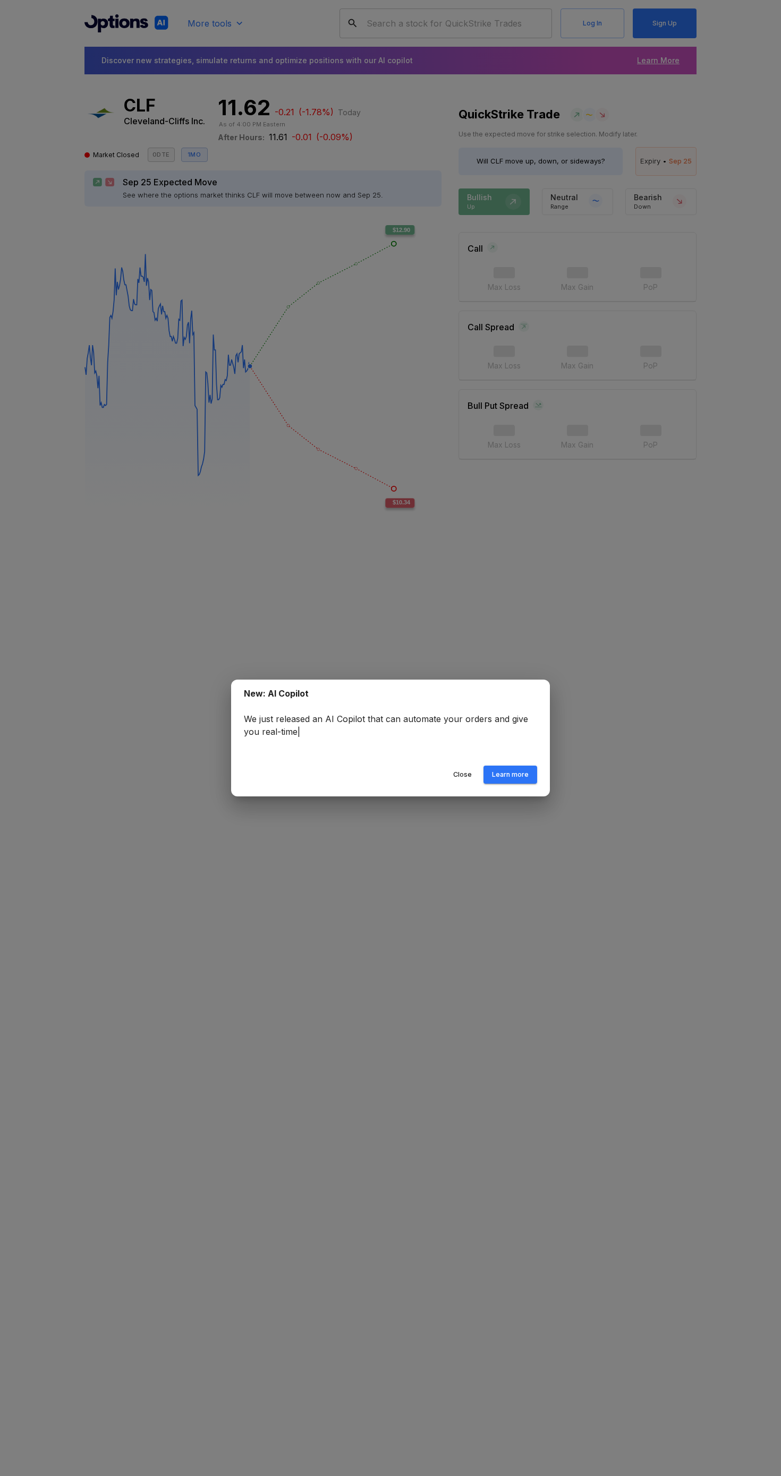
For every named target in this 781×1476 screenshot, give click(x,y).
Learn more (510, 774)
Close (462, 774)
